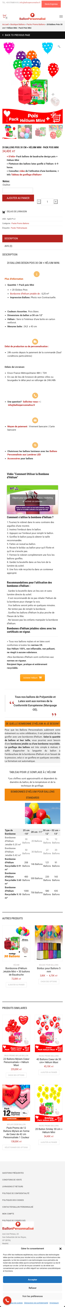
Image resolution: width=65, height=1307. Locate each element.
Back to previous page (17, 35)
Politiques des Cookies (13, 1200)
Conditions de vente (12, 1180)
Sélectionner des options (16, 1147)
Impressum (54, 1303)
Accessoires (13, 458)
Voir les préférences (32, 1296)
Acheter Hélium (30, 678)
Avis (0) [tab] (8, 246)
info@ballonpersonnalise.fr (21, 405)
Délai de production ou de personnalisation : (27, 346)
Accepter (32, 1279)
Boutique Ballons (17, 24)
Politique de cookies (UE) (14, 1221)
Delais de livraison (17, 211)
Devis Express (51, 4)
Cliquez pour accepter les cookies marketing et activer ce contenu (32, 499)
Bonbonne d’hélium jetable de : (25, 293)
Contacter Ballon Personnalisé (17, 1207)
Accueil (5, 24)
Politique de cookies (14, 1303)
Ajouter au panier (18, 198)
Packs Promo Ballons (36, 24)
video (22, 171)
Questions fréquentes (13, 1173)
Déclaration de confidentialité (36, 1303)
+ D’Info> (11, 156)
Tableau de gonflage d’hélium (26, 174)
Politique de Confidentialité (15, 1193)
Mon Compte (8, 1214)
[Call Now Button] (7, 1300)
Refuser (32, 1288)
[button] (60, 1248)
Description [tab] (11, 238)
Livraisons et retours (12, 1187)
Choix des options (49, 981)
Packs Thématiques (19, 228)
